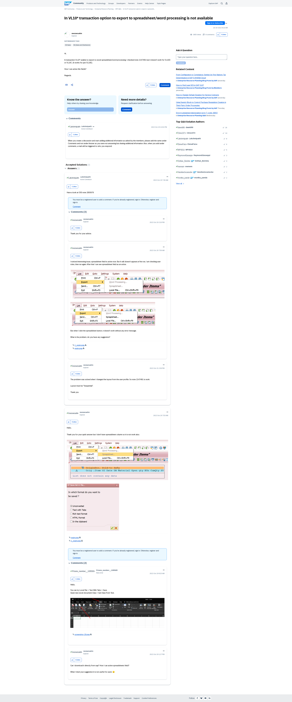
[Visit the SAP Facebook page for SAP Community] (197, 698)
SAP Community (69, 9)
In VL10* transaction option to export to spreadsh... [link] (139, 9)
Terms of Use (93, 698)
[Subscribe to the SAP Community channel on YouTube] (205, 698)
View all (179, 184)
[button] (218, 35)
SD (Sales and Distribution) (81, 45)
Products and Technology (96, 3)
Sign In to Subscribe (215, 23)
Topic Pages (161, 3)
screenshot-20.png (82, 634)
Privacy (83, 698)
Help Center (149, 3)
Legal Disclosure (115, 698)
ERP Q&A (118, 9)
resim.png (78, 348)
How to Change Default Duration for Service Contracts (197, 95)
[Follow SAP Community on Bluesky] (201, 698)
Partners (131, 3)
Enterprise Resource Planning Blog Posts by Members (200, 88)
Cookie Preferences (149, 698)
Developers (121, 3)
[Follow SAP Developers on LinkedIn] (209, 698)
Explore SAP (213, 3)
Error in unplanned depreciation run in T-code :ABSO (197, 113)
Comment (165, 85)
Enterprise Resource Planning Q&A (192, 115)
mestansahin (77, 33)
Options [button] (226, 23)
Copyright (103, 698)
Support (137, 698)
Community (78, 3)
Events (139, 3)
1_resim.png (79, 345)
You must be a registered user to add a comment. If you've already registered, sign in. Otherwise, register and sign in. (116, 201)
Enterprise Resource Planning (104, 9)
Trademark (127, 698)
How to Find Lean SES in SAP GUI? (190, 85)
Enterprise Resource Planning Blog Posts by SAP (197, 81)
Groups (111, 3)
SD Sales (68, 45)
